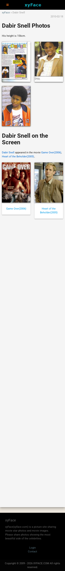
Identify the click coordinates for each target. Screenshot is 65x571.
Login (32, 547)
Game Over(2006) (51, 152)
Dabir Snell (8, 152)
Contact (32, 551)
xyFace (6, 12)
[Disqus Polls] (32, 268)
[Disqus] (32, 359)
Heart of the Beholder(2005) (18, 156)
